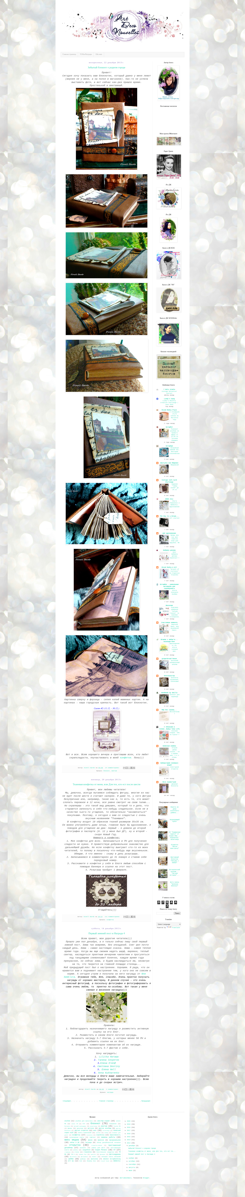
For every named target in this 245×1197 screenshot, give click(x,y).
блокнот (106, 771)
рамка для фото (98, 1148)
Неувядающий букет (175, 820)
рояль (75, 1150)
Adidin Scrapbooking (112, 1159)
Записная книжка (169, 746)
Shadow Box (91, 1161)
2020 (129, 1121)
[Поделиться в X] (129, 768)
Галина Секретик (108, 1060)
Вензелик (169, 605)
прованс (83, 1148)
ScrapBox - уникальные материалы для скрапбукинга (169, 586)
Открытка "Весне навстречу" (174, 846)
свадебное (86, 1150)
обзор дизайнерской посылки (109, 1142)
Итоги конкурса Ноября (174, 592)
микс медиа (71, 1139)
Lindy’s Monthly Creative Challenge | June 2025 (169, 402)
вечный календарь (80, 1126)
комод (106, 1132)
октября (132, 1161)
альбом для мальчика (84, 1121)
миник (90, 1140)
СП (114, 1150)
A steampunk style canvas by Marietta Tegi (175, 415)
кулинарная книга (76, 1137)
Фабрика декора (169, 550)
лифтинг (93, 1137)
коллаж (98, 1132)
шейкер (83, 1159)
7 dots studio (169, 389)
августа (132, 1167)
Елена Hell (109, 1069)
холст (94, 1156)
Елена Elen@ (108, 1063)
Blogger (146, 1178)
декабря (132, 1146)
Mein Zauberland (169, 782)
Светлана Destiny (108, 1066)
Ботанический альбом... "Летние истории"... (174, 872)
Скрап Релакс (101, 1150)
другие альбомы (105, 1128)
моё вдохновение (169, 533)
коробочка (100, 1135)
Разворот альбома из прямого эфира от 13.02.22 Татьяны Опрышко (174, 434)
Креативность (115, 1135)
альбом (67, 1121)
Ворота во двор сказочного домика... (174, 809)
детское (91, 1128)
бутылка (67, 1126)
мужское (101, 1140)
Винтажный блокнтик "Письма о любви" (175, 860)
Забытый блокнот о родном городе (106, 67)
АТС (84, 1124)
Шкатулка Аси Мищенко (169, 463)
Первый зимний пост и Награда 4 (106, 933)
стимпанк (67, 1152)
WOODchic (117, 1161)
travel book (105, 1161)
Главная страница (69, 54)
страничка (88, 1152)
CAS (80, 1161)
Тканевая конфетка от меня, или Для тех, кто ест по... (152, 1151)
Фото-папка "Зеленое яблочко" (174, 884)
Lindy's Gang (169, 399)
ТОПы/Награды (86, 54)
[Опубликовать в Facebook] (131, 768)
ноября (132, 1158)
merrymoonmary (125, 1178)
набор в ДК (74, 1142)
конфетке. (126, 757)
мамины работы (108, 1137)
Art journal (175, 518)
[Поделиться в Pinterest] (134, 768)
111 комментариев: (113, 916)
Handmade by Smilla (169, 693)
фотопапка (73, 1156)
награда (110, 1092)
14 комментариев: (112, 768)
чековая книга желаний (110, 1156)
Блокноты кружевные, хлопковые (174, 679)
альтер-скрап (103, 1121)
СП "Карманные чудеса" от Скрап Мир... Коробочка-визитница (174, 836)
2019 (129, 1124)
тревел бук (83, 1154)
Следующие (67, 1101)
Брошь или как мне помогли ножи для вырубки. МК (175, 539)
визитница (93, 1126)
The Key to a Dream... (169, 516)
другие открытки (81, 1130)
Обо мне (99, 54)
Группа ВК (117, 1126)
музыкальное (115, 1140)
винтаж (114, 771)
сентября (133, 1164)
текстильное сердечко (105, 1152)
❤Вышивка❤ (175, 465)
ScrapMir (169, 427)
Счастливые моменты (169, 623)
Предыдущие (145, 1101)
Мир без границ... (169, 710)
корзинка (89, 1135)
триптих (93, 1154)
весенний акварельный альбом (175, 662)
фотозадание (115, 1154)
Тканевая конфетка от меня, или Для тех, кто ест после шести (106, 784)
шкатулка (94, 1159)
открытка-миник (96, 1145)
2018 (129, 1127)
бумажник (113, 1124)
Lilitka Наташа (109, 1057)
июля (131, 1170)
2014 (129, 1140)
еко (94, 1130)
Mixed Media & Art (169, 567)
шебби (71, 1159)
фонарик (102, 1154)
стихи (77, 1152)
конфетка (110, 920)
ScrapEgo (169, 446)
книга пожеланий (84, 1132)
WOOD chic (169, 499)
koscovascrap (169, 676)
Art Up (71, 1161)
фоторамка (84, 1156)
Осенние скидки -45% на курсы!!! (175, 733)
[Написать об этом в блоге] (126, 768)
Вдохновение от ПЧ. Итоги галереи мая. (175, 647)
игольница (106, 1130)
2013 (129, 1143)
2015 (129, 1137)
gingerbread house (169, 659)
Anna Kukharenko (108, 1073)
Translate (176, 928)
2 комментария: (112, 1089)
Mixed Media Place (169, 410)
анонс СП (74, 1124)
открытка (75, 1145)
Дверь (70, 1128)
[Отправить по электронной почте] (124, 768)
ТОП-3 (73, 1154)
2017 (129, 1130)
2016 (129, 1134)
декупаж (80, 1128)
